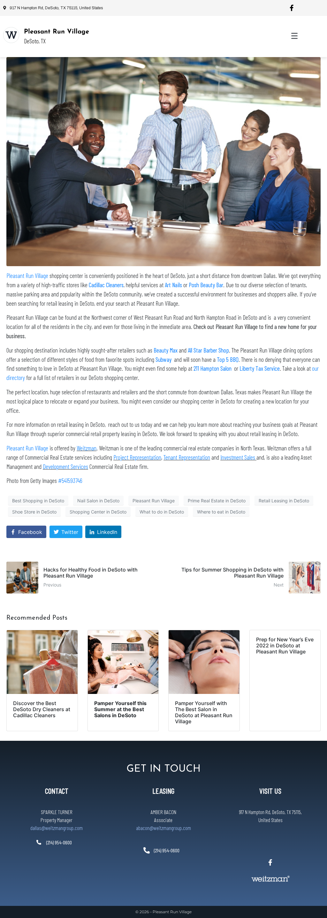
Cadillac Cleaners (106, 284)
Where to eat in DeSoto (221, 511)
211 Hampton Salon (213, 368)
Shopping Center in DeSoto (98, 511)
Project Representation (137, 457)
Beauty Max (166, 350)
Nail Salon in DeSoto (98, 500)
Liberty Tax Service (260, 368)
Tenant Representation (187, 457)
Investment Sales (238, 457)
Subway (163, 359)
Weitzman (86, 448)
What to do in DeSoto (162, 511)
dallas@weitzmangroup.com (56, 828)
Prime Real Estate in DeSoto (217, 500)
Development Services (65, 466)
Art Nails (173, 284)
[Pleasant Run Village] (11, 35)
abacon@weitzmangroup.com (163, 828)
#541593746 (70, 480)
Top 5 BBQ (228, 359)
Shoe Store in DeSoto (34, 511)
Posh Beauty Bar (206, 284)
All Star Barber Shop (208, 350)
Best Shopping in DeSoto (38, 500)
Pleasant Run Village (56, 32)
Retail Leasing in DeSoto (284, 500)
